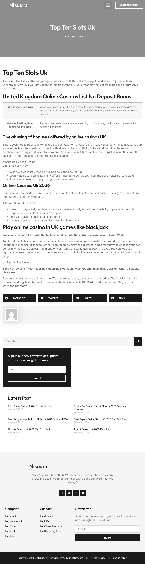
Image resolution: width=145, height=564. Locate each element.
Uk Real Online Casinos (17, 262)
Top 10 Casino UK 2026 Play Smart (93, 429)
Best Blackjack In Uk (15, 165)
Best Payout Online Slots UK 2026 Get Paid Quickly (102, 419)
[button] (108, 5)
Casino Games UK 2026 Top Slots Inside (30, 429)
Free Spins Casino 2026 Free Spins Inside (31, 406)
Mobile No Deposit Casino (19, 162)
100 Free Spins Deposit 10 (19, 203)
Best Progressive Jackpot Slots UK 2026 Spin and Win (38, 419)
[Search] (138, 341)
